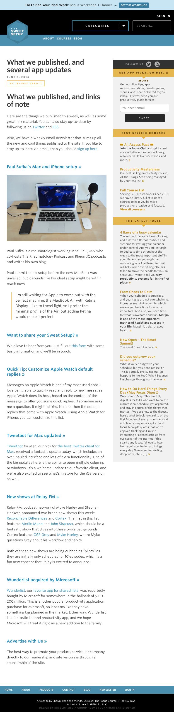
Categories (97, 25)
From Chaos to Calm (136, 292)
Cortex (60, 518)
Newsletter (107, 689)
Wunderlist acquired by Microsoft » (43, 579)
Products (46, 689)
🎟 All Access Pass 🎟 (136, 144)
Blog (87, 689)
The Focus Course (105, 700)
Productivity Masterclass (140, 169)
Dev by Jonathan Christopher (112, 707)
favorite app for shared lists (55, 591)
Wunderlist (16, 591)
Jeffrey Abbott (28, 83)
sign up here (87, 149)
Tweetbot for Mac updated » (36, 435)
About (26, 689)
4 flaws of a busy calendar (140, 232)
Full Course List (132, 190)
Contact (68, 689)
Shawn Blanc (60, 700)
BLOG (78, 38)
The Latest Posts (143, 220)
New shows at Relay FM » (33, 496)
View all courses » (132, 209)
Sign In (163, 16)
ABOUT (48, 38)
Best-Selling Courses (144, 133)
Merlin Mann (32, 524)
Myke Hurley (67, 535)
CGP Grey (41, 535)
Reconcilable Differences (27, 518)
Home (8, 689)
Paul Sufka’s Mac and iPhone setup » (44, 166)
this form (79, 346)
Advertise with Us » (27, 641)
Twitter (38, 127)
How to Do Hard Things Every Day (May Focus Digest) (143, 390)
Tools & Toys (127, 700)
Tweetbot (15, 446)
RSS (56, 127)
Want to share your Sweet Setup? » (42, 335)
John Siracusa (62, 524)
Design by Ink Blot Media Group (63, 707)
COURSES (64, 38)
